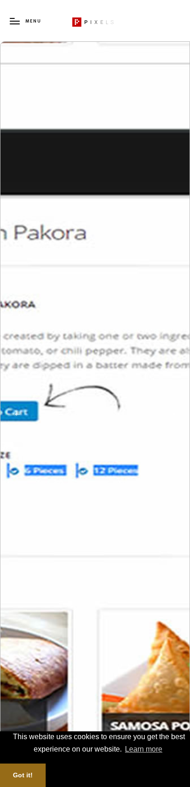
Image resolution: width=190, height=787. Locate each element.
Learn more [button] (143, 749)
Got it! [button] (23, 775)
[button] (17, 414)
